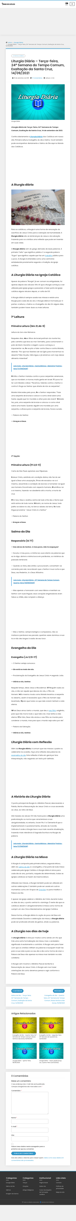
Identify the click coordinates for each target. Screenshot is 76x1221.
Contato (59, 1183)
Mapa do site (60, 1192)
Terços (25, 1183)
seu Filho (52, 710)
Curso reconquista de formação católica (45, 1192)
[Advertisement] (38, 22)
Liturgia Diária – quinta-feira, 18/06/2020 (22, 1061)
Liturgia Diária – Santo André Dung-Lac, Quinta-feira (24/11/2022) (50, 1061)
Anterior (18, 991)
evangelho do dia (18, 755)
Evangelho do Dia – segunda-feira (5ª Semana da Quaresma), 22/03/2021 (50, 1037)
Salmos (8, 1190)
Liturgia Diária (18, 42)
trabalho (48, 255)
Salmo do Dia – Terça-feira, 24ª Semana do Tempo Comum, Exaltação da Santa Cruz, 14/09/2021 (21, 999)
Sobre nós (42, 1186)
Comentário (16, 1091)
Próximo (58, 991)
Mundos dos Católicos (48, 1202)
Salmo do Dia (10, 1186)
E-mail (14, 1126)
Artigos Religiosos (28, 1190)
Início (10, 42)
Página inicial (43, 1183)
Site (12, 1135)
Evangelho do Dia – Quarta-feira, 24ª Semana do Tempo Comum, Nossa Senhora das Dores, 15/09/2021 (54, 999)
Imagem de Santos (12, 1194)
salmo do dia (24, 867)
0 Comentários (37, 78)
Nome (14, 1118)
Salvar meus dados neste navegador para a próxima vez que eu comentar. (28, 1147)
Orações (42, 889)
